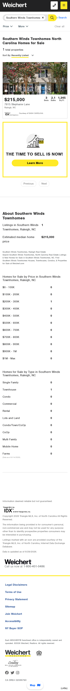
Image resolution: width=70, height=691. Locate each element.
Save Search (59, 17)
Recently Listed (20, 55)
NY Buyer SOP (14, 628)
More (21, 26)
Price (6, 26)
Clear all (59, 26)
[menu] (63, 5)
